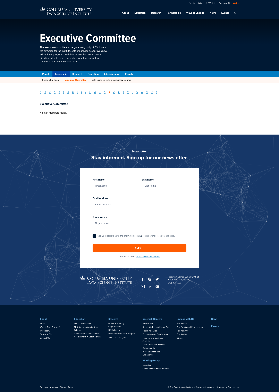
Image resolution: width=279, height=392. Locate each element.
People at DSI (46, 334)
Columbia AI (224, 3)
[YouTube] (142, 287)
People (191, 3)
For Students (182, 334)
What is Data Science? (50, 327)
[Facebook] (142, 279)
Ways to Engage (195, 12)
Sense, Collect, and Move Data (156, 327)
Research (156, 12)
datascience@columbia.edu (148, 256)
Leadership (61, 74)
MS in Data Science (82, 323)
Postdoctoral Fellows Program (121, 334)
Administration (112, 74)
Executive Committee (75, 80)
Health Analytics (150, 331)
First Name (98, 179)
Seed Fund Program (117, 337)
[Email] (157, 286)
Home (42, 323)
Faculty (129, 74)
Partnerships (174, 12)
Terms (63, 387)
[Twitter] (157, 279)
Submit (139, 248)
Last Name (148, 179)
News (213, 12)
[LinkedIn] (150, 286)
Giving (236, 3)
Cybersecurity (149, 348)
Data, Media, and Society (153, 344)
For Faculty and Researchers (190, 327)
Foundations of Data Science (155, 334)
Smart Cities (148, 323)
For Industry (182, 331)
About (125, 12)
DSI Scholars (114, 330)
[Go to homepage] (66, 11)
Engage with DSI (186, 319)
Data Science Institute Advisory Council (112, 80)
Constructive (233, 387)
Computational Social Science (156, 368)
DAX (200, 3)
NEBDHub (210, 3)
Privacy (71, 387)
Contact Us (45, 338)
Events (225, 12)
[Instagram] (150, 279)
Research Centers (152, 319)
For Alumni (182, 323)
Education (140, 12)
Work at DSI (45, 331)
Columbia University (49, 387)
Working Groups (152, 360)
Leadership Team (50, 80)
